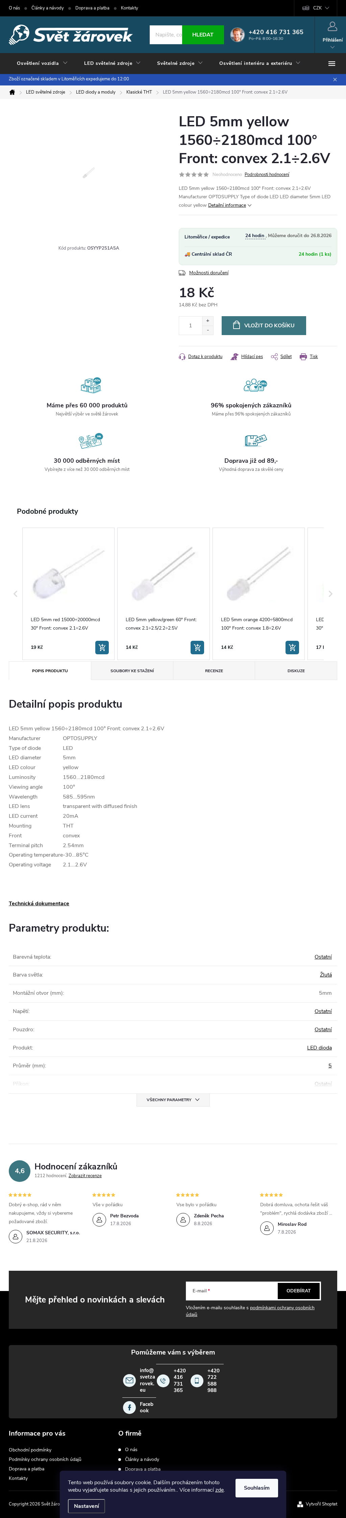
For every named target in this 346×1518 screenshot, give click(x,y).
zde (219, 1490)
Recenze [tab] (214, 671)
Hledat (203, 35)
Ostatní (323, 957)
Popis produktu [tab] (50, 671)
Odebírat (299, 1291)
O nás (14, 8)
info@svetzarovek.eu (147, 1380)
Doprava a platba (92, 8)
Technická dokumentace (39, 903)
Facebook (146, 1407)
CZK (317, 8)
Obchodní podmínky (30, 1450)
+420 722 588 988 (213, 1381)
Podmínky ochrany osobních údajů (45, 1459)
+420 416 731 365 (180, 1381)
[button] (15, 593)
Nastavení (86, 1506)
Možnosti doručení (208, 273)
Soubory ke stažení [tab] (132, 671)
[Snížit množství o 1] (207, 330)
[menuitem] (42, 63)
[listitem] (68, 594)
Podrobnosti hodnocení (267, 174)
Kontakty (129, 8)
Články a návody (47, 8)
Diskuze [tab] (296, 671)
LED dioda (319, 1048)
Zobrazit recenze (85, 1176)
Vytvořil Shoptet (321, 1504)
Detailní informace (227, 205)
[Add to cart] (102, 647)
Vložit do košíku (269, 325)
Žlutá (326, 975)
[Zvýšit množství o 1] (207, 321)
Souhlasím (257, 1488)
